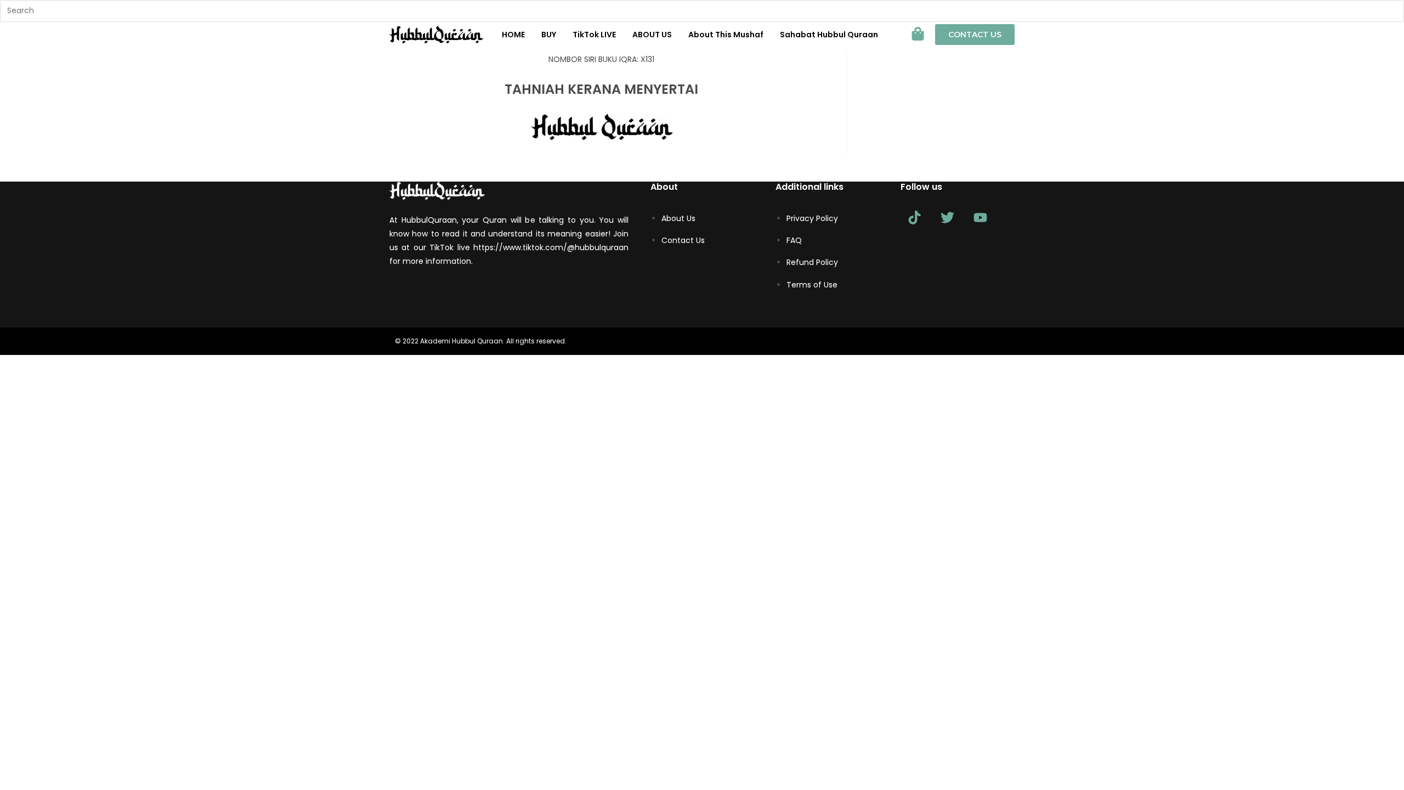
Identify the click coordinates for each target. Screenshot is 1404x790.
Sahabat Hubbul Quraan (829, 34)
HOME (513, 34)
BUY (548, 34)
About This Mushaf (725, 34)
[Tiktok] (914, 217)
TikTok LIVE (594, 34)
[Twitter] (947, 217)
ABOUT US (652, 34)
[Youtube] (980, 217)
